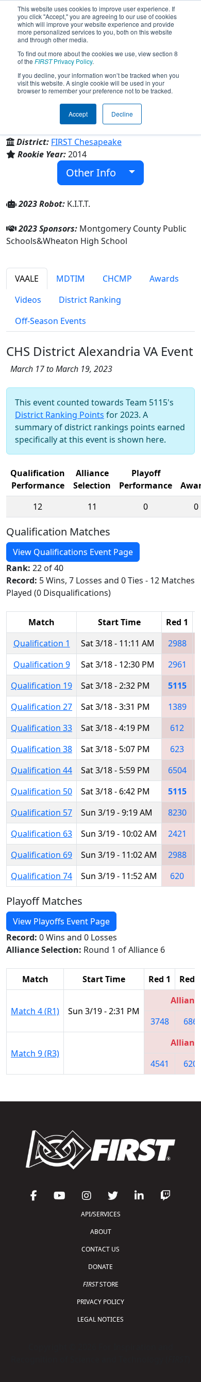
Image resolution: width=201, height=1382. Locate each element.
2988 (177, 643)
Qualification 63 (41, 833)
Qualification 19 (41, 685)
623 (177, 749)
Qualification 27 (41, 706)
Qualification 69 (41, 854)
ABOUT (100, 1231)
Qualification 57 (41, 812)
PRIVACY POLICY (100, 1301)
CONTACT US (100, 1249)
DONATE (100, 1266)
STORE (101, 1284)
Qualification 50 (41, 791)
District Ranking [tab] (90, 299)
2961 (177, 664)
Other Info (95, 173)
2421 (177, 833)
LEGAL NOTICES (100, 1319)
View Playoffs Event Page (61, 921)
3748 (159, 1021)
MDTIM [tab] (70, 278)
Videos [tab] (28, 299)
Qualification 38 (41, 749)
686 (190, 1021)
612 (177, 728)
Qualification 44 (41, 770)
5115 (177, 685)
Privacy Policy (63, 61)
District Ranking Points (59, 414)
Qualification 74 (41, 876)
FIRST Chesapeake (86, 142)
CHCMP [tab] (117, 278)
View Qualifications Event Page (73, 552)
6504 (177, 770)
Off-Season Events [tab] (50, 321)
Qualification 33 (41, 728)
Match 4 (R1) (35, 1011)
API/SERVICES (101, 1214)
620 (177, 876)
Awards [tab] (164, 278)
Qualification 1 (41, 643)
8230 (177, 812)
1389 (177, 706)
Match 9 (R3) (35, 1053)
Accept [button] (78, 113)
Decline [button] (122, 113)
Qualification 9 (41, 664)
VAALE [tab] (27, 278)
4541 (159, 1063)
